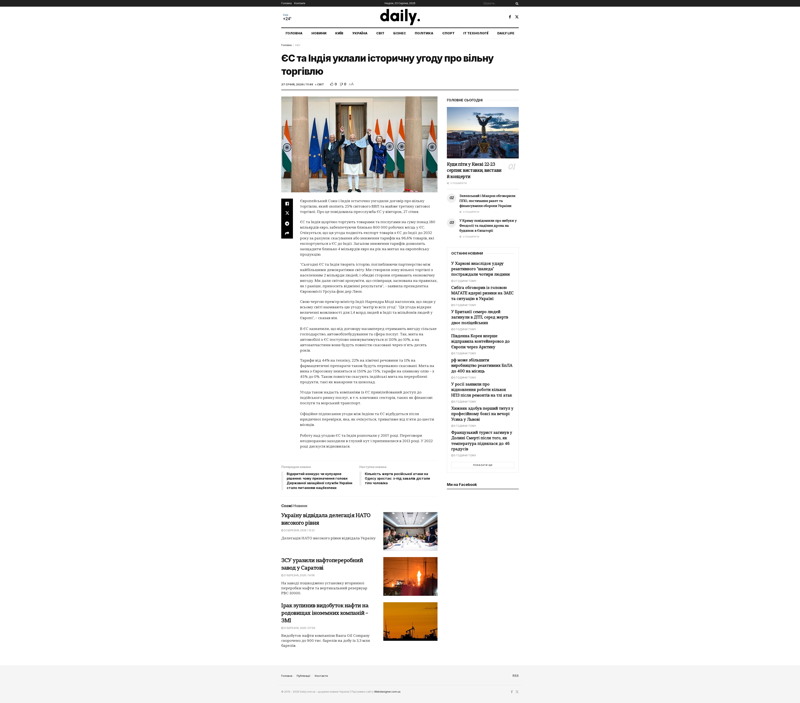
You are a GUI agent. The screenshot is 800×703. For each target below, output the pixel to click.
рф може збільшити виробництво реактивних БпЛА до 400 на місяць (481, 365)
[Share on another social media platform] (287, 234)
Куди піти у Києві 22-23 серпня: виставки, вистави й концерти (474, 170)
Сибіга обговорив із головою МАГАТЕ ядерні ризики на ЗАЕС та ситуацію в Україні (482, 293)
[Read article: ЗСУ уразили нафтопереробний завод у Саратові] (410, 576)
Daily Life (505, 33)
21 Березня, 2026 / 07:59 (299, 628)
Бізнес (399, 33)
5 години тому (464, 305)
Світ (380, 33)
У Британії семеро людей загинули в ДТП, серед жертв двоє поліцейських (479, 317)
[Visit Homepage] (400, 17)
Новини (318, 33)
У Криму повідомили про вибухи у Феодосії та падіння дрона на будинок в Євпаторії (487, 226)
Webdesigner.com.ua (387, 691)
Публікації (303, 675)
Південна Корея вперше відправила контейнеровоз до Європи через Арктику (480, 341)
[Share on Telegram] (287, 224)
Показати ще (483, 465)
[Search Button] (516, 3)
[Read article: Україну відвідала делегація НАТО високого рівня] (410, 531)
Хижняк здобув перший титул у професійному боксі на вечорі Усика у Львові (482, 414)
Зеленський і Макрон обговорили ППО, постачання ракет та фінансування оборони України (487, 201)
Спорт (448, 33)
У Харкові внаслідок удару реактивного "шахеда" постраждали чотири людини (480, 269)
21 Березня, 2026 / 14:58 (299, 575)
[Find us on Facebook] (510, 17)
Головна (286, 3)
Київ (285, 15)
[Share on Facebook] (287, 204)
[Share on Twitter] (287, 214)
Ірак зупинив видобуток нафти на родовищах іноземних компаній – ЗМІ (324, 613)
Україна (360, 33)
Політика (424, 33)
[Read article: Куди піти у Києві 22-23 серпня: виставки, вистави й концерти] (483, 132)
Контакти (299, 3)
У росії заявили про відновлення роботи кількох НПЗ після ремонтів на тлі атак (481, 390)
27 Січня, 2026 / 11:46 (297, 84)
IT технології (475, 33)
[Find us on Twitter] (517, 17)
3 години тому (464, 280)
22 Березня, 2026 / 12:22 (299, 530)
